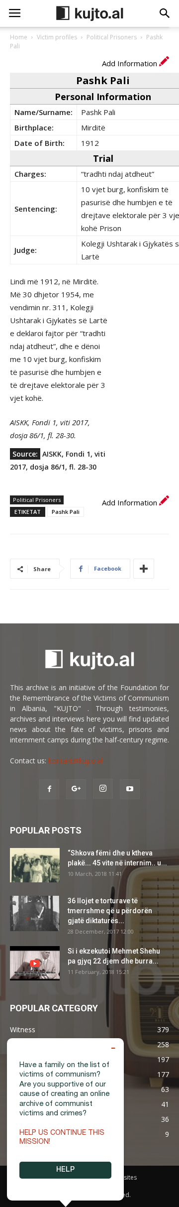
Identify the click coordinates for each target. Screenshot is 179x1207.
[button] (165, 13)
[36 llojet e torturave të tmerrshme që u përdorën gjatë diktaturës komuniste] (35, 913)
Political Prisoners (112, 37)
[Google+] (76, 789)
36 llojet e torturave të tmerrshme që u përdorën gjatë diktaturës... (110, 911)
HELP (65, 1170)
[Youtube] (130, 789)
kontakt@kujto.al (75, 760)
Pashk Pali (66, 511)
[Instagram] (103, 789)
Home (18, 37)
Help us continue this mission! (61, 1138)
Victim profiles (57, 37)
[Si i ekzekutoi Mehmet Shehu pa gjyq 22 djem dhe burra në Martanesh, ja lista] (35, 963)
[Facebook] (49, 789)
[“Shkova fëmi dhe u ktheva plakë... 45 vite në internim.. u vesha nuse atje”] (35, 865)
